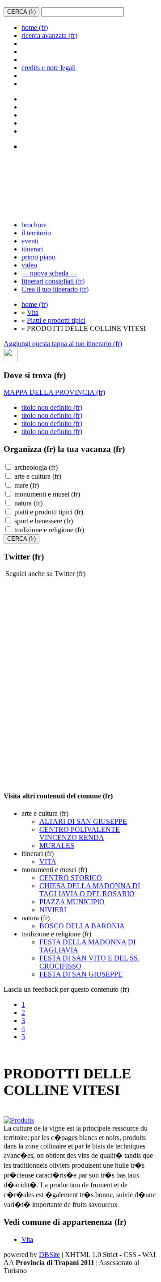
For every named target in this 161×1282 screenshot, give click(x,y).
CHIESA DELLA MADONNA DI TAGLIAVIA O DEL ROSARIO (89, 890)
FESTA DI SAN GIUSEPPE (81, 974)
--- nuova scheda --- (49, 273)
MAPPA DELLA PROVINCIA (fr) (54, 392)
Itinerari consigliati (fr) (53, 281)
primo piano (38, 257)
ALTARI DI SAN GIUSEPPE (83, 821)
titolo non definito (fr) (51, 407)
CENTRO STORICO (70, 877)
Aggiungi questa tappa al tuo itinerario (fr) (63, 343)
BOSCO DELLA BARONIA (82, 926)
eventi (29, 241)
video (29, 265)
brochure (34, 225)
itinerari (32, 249)
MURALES (56, 845)
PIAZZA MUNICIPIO (72, 902)
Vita (32, 312)
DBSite (49, 1254)
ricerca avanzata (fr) (49, 35)
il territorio (36, 233)
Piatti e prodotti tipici (56, 320)
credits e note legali (48, 67)
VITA (47, 861)
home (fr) (34, 27)
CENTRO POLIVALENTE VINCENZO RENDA (79, 833)
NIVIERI (52, 910)
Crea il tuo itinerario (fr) (55, 289)
